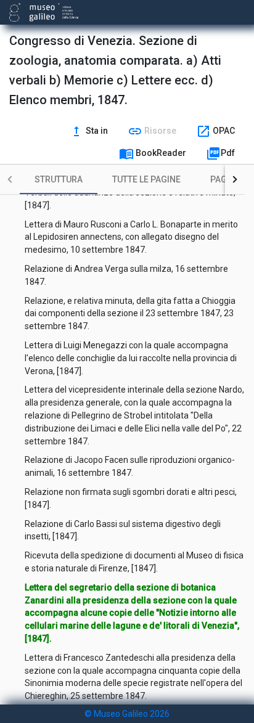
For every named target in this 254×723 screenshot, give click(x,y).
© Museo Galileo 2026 (127, 714)
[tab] (58, 179)
